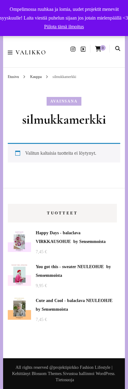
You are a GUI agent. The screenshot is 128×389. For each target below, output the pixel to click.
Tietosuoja (65, 380)
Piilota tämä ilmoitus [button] (64, 26)
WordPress (105, 373)
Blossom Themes (47, 373)
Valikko (31, 52)
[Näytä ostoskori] (98, 49)
